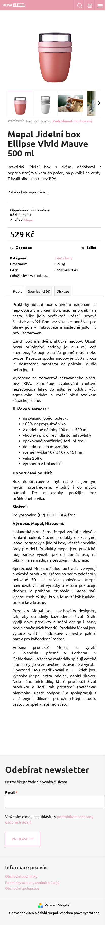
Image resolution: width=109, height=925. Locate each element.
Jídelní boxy (63, 258)
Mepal (29, 219)
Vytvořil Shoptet (58, 905)
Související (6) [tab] (39, 291)
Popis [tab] (17, 291)
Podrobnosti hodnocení (72, 121)
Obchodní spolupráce (22, 888)
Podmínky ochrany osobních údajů (32, 882)
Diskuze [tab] (63, 291)
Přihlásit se (22, 839)
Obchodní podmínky (21, 876)
